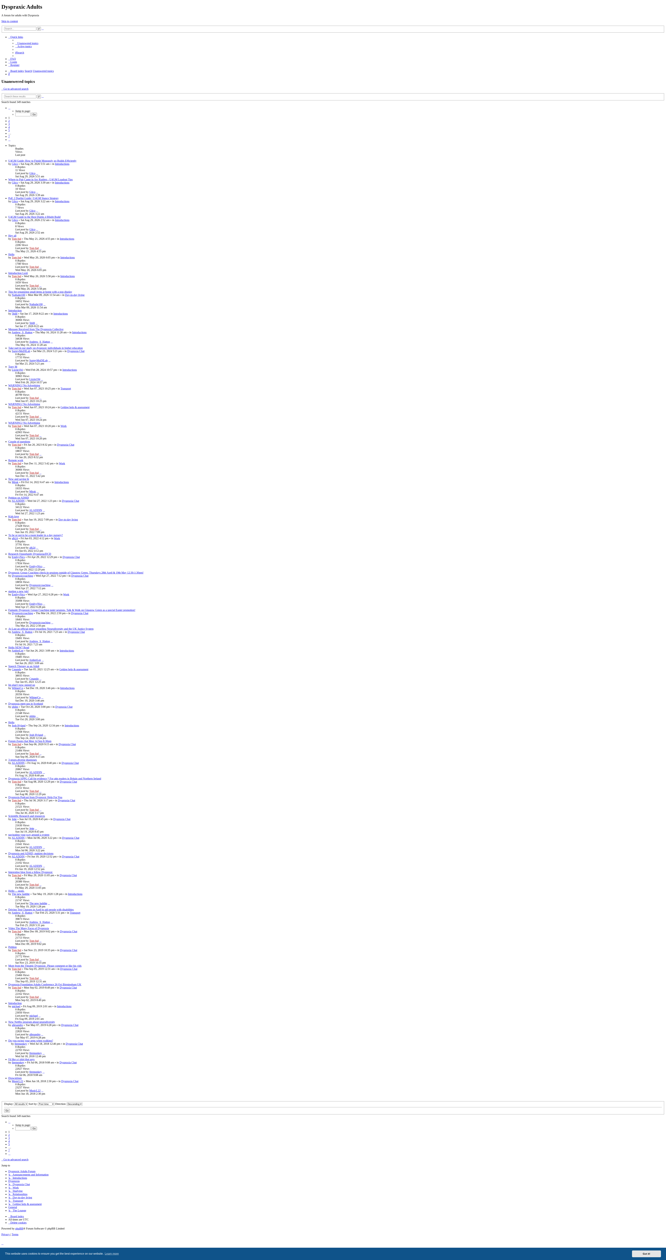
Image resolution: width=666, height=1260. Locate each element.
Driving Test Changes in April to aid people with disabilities (41, 909)
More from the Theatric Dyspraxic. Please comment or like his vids (45, 965)
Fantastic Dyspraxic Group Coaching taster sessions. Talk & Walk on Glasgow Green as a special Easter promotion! (71, 610)
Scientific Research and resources (26, 816)
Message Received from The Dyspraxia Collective (35, 329)
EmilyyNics (18, 557)
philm (15, 706)
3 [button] (9, 124)
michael (16, 1006)
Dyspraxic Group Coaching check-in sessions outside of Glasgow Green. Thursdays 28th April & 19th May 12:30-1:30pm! (75, 572)
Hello (11, 254)
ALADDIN (18, 500)
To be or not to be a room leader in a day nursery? (35, 535)
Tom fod (16, 238)
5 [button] (9, 130)
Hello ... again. (16, 890)
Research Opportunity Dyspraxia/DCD (29, 553)
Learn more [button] (112, 1253)
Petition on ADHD (18, 497)
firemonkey (21, 1043)
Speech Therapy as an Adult (23, 666)
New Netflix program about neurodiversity (31, 1021)
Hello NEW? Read (18, 647)
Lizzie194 (17, 369)
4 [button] (9, 127)
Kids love (13, 516)
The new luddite (21, 894)
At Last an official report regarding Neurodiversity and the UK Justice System (50, 628)
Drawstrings (15, 1078)
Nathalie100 (18, 294)
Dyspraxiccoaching (22, 575)
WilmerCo (17, 688)
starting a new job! (18, 591)
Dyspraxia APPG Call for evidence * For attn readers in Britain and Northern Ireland (54, 778)
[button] (9, 107)
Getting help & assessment (75, 407)
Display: (9, 1103)
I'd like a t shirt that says (21, 1059)
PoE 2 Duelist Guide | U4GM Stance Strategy (33, 198)
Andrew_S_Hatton (22, 332)
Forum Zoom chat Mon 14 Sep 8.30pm (29, 741)
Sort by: (33, 1103)
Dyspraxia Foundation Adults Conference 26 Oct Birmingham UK (44, 984)
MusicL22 (17, 1081)
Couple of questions (19, 441)
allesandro (17, 1025)
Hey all (12, 235)
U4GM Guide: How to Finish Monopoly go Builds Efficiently (42, 160)
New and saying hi (18, 479)
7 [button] (9, 136)
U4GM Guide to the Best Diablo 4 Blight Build (34, 216)
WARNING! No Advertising (24, 385)
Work (64, 426)
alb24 (15, 538)
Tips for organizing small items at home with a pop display (40, 291)
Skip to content (9, 21)
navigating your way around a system (28, 834)
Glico (15, 163)
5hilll (14, 313)
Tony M (12, 366)
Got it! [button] (646, 1253)
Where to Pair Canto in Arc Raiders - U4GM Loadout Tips (40, 179)
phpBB (19, 1228)
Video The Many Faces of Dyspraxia (28, 928)
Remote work (15, 460)
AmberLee (17, 650)
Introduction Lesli (18, 273)
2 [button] (9, 120)
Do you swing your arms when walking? (30, 1040)
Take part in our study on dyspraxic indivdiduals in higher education (45, 348)
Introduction (15, 310)
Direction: (61, 1103)
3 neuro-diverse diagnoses (22, 759)
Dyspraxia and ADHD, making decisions (30, 853)
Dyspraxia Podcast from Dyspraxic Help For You (35, 797)
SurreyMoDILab (21, 351)
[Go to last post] (37, 173)
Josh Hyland (18, 725)
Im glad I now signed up (21, 684)
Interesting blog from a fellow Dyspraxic (30, 872)
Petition (12, 947)
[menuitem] (26, 43)
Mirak (15, 482)
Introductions (62, 163)
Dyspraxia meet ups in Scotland (25, 703)
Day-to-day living (74, 294)
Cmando (16, 669)
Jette (14, 819)
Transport (66, 388)
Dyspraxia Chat (75, 351)
